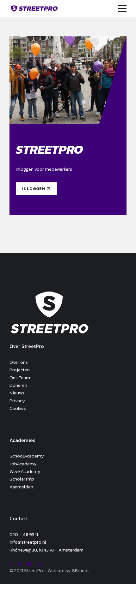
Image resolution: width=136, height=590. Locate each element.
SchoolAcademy (26, 455)
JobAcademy (23, 463)
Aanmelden (21, 486)
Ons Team (19, 377)
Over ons (18, 362)
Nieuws (16, 392)
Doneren (18, 385)
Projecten (19, 369)
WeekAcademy (24, 471)
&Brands (81, 570)
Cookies (17, 408)
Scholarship (21, 478)
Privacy (17, 400)
